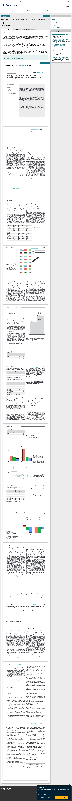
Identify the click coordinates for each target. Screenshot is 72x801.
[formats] (9, 16)
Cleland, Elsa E (14, 23)
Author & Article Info (56, 27)
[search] (69, 1)
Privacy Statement (43, 793)
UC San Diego (4, 7)
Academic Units (61, 11)
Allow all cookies (62, 797)
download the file (22, 65)
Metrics (54, 25)
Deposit (67, 4)
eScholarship (3, 13)
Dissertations (49, 11)
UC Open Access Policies (24, 11)
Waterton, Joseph (7, 23)
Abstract (5, 32)
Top (70, 784)
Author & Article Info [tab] (28, 29)
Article (53, 19)
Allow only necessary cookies (45, 797)
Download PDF (4, 16)
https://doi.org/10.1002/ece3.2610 (7, 26)
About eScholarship (9, 11)
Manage (67, 7)
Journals (39, 11)
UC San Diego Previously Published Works (20, 13)
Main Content (6, 63)
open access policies (43, 57)
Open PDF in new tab (45, 63)
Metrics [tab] (17, 29)
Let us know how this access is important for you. (13, 58)
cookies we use (60, 793)
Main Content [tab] (7, 29)
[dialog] (54, 793)
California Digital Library (5, 792)
